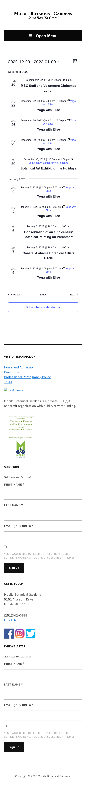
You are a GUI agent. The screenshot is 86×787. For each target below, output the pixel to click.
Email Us (10, 620)
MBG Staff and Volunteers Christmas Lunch (48, 88)
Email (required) (18, 526)
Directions (11, 372)
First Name (14, 484)
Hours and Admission (19, 367)
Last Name (13, 505)
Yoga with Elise (48, 110)
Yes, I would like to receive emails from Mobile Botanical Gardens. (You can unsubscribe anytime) (39, 555)
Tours (8, 382)
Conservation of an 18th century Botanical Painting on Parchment (48, 234)
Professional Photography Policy (27, 377)
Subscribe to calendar (41, 307)
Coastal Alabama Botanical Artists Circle (48, 255)
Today (43, 294)
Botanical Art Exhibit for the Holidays (48, 168)
